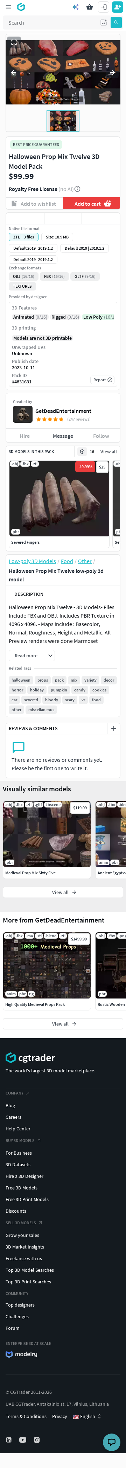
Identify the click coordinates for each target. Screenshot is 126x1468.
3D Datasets (18, 1164)
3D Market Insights (25, 1247)
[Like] (25, 218)
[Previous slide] (13, 72)
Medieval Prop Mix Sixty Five (30, 872)
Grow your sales (22, 1235)
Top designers (20, 1305)
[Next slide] (112, 72)
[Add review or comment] (113, 728)
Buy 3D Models (20, 1140)
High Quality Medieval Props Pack (35, 1004)
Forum (13, 1328)
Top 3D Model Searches (30, 1270)
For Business (19, 1153)
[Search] (116, 22)
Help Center (18, 1128)
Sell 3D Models (21, 1222)
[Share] (101, 218)
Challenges (17, 1316)
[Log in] (103, 7)
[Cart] (89, 7)
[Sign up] (117, 7)
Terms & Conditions (26, 1416)
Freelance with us (24, 1258)
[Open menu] (8, 7)
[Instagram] (37, 1440)
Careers (13, 1117)
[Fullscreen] (14, 42)
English (84, 1416)
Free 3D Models (21, 1188)
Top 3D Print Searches (28, 1281)
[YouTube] (23, 1440)
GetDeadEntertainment (63, 410)
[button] (103, 22)
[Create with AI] (75, 7)
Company (14, 1093)
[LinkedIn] (9, 1440)
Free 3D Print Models (27, 1199)
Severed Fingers (25, 542)
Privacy (59, 1416)
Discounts (16, 1211)
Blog (10, 1105)
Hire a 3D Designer (24, 1176)
